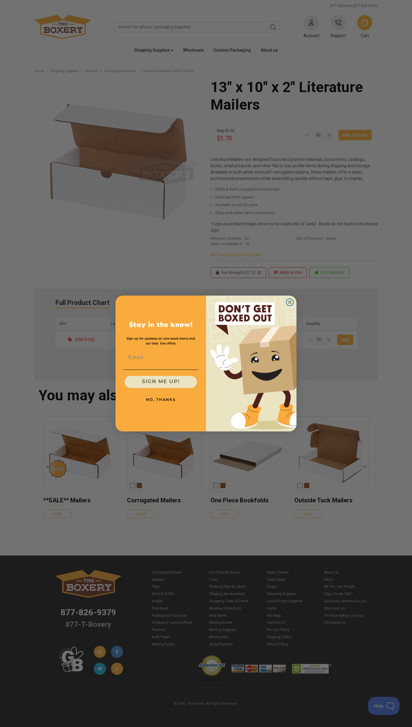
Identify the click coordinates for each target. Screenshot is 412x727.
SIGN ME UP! (161, 382)
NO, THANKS (161, 400)
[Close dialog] (289, 302)
